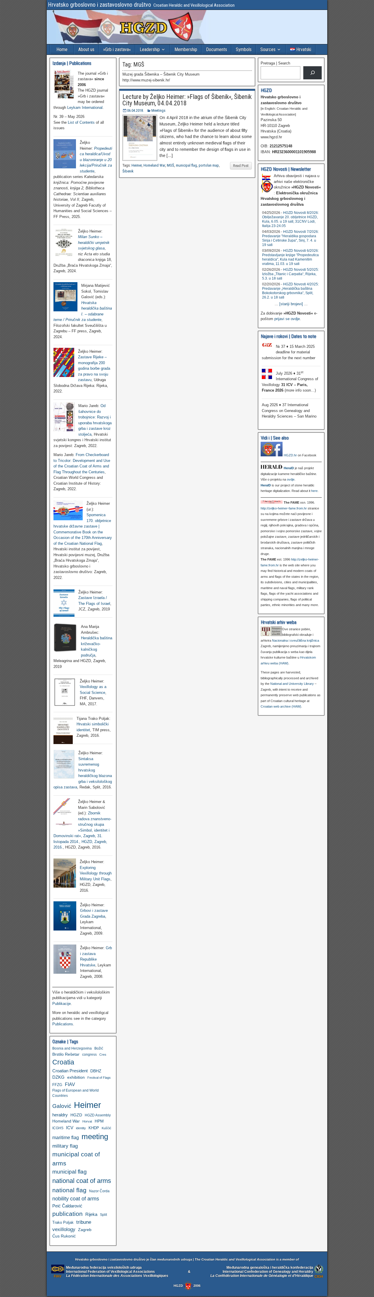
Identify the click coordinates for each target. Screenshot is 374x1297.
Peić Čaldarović (67, 1206)
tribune (83, 1222)
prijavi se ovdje (287, 319)
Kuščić (106, 1128)
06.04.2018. (135, 110)
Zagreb (84, 1229)
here (314, 491)
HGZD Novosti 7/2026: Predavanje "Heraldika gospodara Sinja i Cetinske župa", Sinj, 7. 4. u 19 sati (290, 238)
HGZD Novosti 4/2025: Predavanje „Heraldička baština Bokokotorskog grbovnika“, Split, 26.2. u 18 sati (290, 290)
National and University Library (292, 683)
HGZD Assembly (98, 1115)
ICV (69, 1127)
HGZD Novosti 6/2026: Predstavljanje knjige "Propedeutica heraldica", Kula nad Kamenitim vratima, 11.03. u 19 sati (290, 257)
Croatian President (70, 1070)
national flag (69, 1190)
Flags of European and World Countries (75, 1093)
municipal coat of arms (76, 1159)
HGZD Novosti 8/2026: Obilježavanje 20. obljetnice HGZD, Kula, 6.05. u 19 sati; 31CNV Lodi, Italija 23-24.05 (290, 219)
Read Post (241, 165)
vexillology (63, 1229)
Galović (61, 1106)
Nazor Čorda (99, 1191)
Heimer (136, 165)
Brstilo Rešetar (65, 1054)
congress (89, 1054)
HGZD (76, 1115)
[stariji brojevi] (291, 304)
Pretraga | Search (275, 63)
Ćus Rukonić (64, 1236)
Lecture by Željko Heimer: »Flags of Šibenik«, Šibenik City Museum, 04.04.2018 (187, 100)
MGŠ (170, 165)
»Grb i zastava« (117, 49)
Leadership (150, 49)
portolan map (209, 165)
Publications (62, 1024)
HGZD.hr (290, 455)
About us (86, 49)
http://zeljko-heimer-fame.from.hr (284, 508)
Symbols (244, 49)
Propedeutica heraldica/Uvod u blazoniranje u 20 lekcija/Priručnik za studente (96, 159)
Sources (268, 49)
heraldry (60, 1114)
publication (67, 1213)
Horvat (87, 1121)
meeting (95, 1136)
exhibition (76, 1077)
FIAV (70, 1084)
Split (103, 1215)
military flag (65, 1146)
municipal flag (186, 165)
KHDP (94, 1128)
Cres (102, 1054)
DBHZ (95, 1071)
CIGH (318, 1276)
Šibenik (128, 171)
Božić (98, 1048)
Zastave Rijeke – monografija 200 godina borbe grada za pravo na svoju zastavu (94, 368)
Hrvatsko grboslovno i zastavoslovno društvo (99, 4)
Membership (185, 49)
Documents (216, 49)
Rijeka (91, 1214)
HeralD (289, 468)
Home (61, 49)
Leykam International (85, 107)
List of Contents (81, 122)
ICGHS (57, 1128)
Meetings (158, 110)
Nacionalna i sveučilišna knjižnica (295, 640)
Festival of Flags (99, 1077)
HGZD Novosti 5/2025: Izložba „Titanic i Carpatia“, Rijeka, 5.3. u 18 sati (290, 274)
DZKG (58, 1077)
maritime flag (65, 1137)
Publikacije (61, 1003)
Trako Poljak (63, 1222)
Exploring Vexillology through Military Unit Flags (96, 873)
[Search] (312, 72)
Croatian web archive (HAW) (281, 706)
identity (81, 1128)
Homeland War (154, 165)
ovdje (291, 479)
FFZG (57, 1085)
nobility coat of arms (75, 1198)
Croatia (63, 1062)
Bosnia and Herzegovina (72, 1048)
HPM (99, 1121)
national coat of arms (81, 1180)
